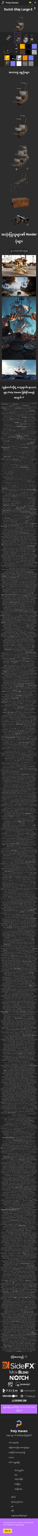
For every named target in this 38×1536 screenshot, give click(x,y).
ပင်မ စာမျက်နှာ (14, 1442)
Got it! (7, 1531)
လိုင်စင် (13, 1497)
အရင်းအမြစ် (18, 1479)
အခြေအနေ (18, 1489)
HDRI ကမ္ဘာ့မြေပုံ (14, 1462)
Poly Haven (12, 2)
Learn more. (19, 1525)
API (12, 1506)
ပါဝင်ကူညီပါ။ (19, 1470)
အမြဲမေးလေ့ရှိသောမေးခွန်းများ (19, 1447)
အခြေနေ (17, 1484)
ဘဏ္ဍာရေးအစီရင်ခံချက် (19, 1515)
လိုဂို (12, 1511)
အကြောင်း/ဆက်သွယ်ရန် (17, 1452)
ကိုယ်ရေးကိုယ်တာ (17, 1502)
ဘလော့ (11, 1457)
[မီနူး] (35, 2)
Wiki (16, 1475)
